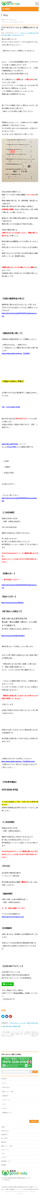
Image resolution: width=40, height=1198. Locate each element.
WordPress (14, 1191)
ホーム (4, 1083)
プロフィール (6, 1100)
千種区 (28, 1023)
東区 (10, 1026)
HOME (2, 19)
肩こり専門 (4, 1138)
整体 (7, 1026)
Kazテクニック (12, 19)
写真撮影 (3, 1165)
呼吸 (4, 1026)
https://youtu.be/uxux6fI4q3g (12, 603)
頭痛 (19, 1026)
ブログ (4, 1104)
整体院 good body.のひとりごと (15, 35)
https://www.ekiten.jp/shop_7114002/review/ (18, 761)
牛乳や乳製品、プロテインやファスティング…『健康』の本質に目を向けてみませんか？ (10, 1034)
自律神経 (14, 1026)
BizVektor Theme (23, 1191)
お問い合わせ (6, 1087)
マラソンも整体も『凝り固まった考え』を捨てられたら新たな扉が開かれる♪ (29, 1034)
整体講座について (7, 1112)
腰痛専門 (3, 1142)
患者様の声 (5, 1096)
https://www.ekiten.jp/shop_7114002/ (16, 353)
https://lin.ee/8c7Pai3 (10, 444)
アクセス (4, 1108)
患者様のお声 (32, 33)
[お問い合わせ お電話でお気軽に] (16, 1066)
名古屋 (33, 1023)
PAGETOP (34, 1121)
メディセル (23, 1023)
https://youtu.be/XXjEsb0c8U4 (13, 636)
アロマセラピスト (14, 1023)
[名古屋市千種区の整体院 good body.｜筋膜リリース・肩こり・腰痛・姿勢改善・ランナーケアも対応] (10, 3)
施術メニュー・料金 (7, 1091)
